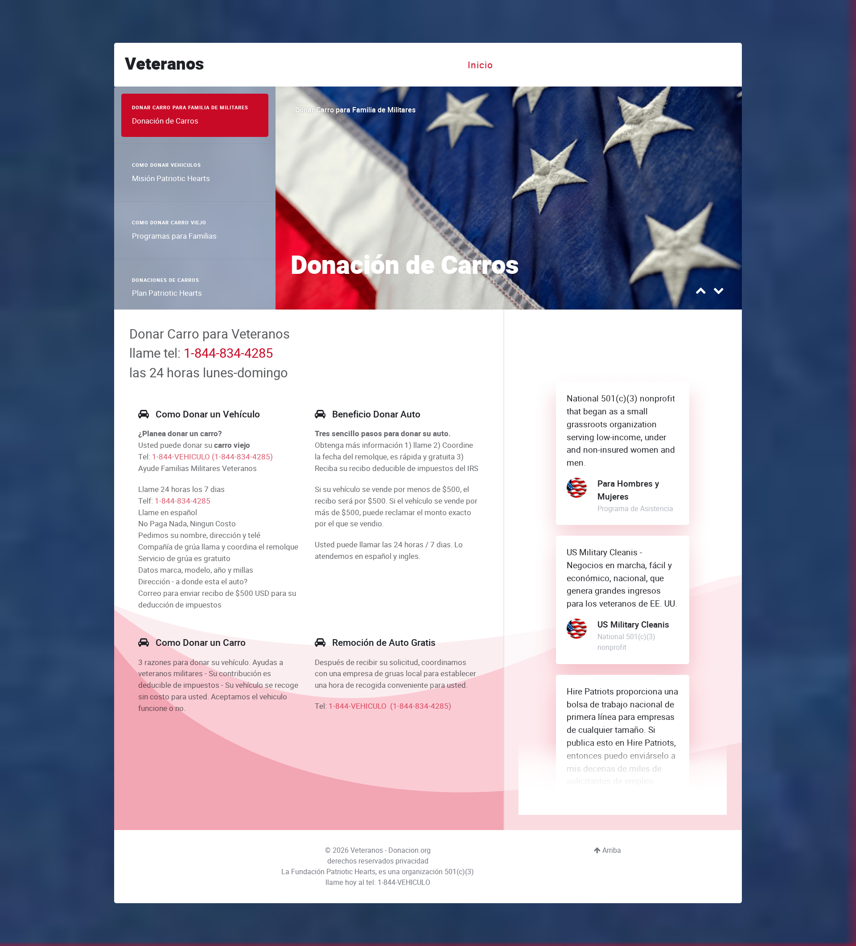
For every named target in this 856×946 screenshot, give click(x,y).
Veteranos (164, 64)
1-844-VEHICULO (181, 456)
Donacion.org (409, 850)
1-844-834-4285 (228, 353)
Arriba (611, 850)
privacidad (411, 861)
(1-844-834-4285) (242, 456)
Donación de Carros (405, 266)
